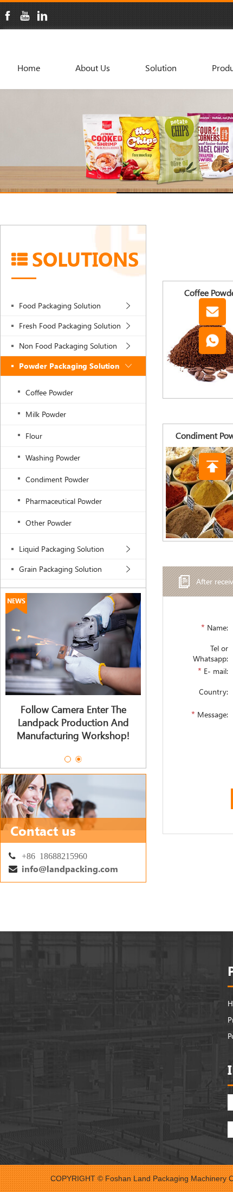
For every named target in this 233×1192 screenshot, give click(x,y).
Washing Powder (52, 457)
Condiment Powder (57, 479)
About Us (92, 67)
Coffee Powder (49, 392)
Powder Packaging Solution (69, 366)
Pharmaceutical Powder (63, 501)
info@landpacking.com (70, 868)
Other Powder (48, 523)
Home (28, 67)
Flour (33, 436)
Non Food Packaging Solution (68, 345)
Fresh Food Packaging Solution (70, 325)
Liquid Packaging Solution (61, 549)
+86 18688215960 (54, 855)
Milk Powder (45, 414)
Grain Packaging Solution (60, 569)
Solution (161, 67)
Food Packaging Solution (60, 305)
